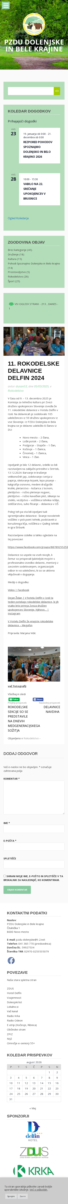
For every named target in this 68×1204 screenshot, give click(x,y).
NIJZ (9, 1038)
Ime (6, 823)
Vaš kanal (12, 1011)
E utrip (11, 1025)
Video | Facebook (18, 590)
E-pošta (9, 840)
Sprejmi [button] (11, 1196)
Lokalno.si (12, 1006)
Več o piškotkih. (39, 1189)
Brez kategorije (17, 250)
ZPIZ (10, 1034)
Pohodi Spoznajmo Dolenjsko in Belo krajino (34, 263)
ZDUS (10, 988)
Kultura (12, 259)
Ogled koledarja (18, 218)
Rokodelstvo (16, 391)
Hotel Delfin (14, 993)
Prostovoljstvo (17, 272)
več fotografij (17, 686)
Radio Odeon (15, 1020)
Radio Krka (13, 1016)
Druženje (13, 254)
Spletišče (9, 858)
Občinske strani (16, 1029)
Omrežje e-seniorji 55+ (21, 1043)
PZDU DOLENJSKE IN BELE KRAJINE (34, 45)
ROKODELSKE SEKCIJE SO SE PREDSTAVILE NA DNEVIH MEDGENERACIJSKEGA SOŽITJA (24, 716)
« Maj (32, 1108)
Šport (11, 281)
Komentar (11, 778)
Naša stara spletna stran (21, 980)
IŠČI (57, 91)
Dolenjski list (14, 1002)
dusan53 (21, 386)
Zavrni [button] (23, 1196)
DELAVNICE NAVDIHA (49, 707)
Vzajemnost (14, 997)
